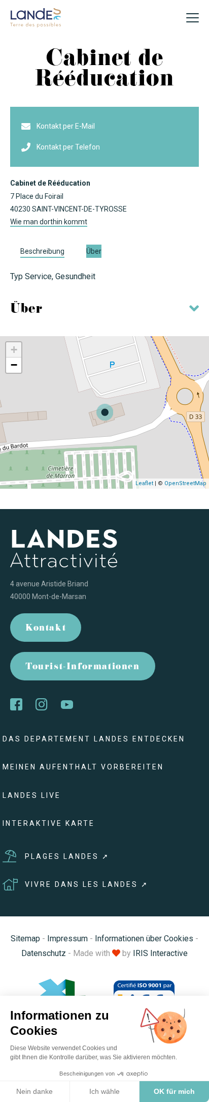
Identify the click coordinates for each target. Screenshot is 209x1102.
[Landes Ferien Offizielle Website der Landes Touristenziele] (35, 17)
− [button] (14, 365)
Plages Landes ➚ (67, 856)
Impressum (67, 938)
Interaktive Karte (49, 823)
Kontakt (45, 629)
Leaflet (144, 483)
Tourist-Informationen (82, 667)
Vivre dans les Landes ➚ (87, 884)
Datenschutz (43, 953)
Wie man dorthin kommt (48, 222)
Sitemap (25, 938)
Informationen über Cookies (144, 938)
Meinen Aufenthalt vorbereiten (83, 767)
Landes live (32, 795)
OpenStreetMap (185, 483)
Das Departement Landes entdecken (94, 739)
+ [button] (14, 349)
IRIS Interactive (160, 953)
